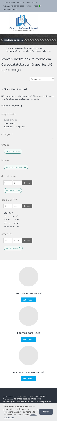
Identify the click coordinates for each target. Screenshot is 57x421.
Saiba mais (27, 300)
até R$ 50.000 (12, 248)
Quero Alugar (9, 123)
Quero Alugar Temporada (14, 126)
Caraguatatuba (12, 151)
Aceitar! (46, 412)
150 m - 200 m (11, 223)
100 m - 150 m (11, 219)
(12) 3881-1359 (32, 6)
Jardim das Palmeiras (15, 167)
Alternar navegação (5, 19)
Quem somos (31, 2)
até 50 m (8, 213)
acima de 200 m (11, 226)
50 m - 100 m (11, 216)
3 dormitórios (12, 190)
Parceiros (20, 2)
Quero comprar (10, 120)
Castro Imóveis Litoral (24, 396)
